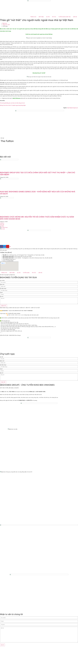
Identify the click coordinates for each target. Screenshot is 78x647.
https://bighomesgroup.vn (72, 107)
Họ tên (1, 356)
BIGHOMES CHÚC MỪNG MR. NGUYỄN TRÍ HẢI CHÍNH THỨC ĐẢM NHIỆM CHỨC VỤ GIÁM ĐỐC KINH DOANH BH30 (37, 218)
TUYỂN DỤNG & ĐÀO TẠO (64, 16)
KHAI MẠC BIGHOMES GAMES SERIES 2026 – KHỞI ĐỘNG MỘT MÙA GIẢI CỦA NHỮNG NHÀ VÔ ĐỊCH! (37, 193)
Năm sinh (2, 284)
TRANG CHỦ (33, 16)
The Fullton (7, 141)
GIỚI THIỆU (41, 16)
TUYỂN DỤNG (26, 272)
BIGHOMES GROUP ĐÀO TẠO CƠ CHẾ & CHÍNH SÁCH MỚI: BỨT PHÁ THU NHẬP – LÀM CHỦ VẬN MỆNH (37, 174)
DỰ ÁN (48, 16)
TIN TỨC (54, 16)
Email (1, 292)
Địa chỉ (1, 296)
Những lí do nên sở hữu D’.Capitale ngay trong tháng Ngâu (13, 105)
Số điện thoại (3, 288)
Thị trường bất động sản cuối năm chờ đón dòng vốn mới (12, 103)
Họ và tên (2, 280)
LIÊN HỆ (75, 16)
